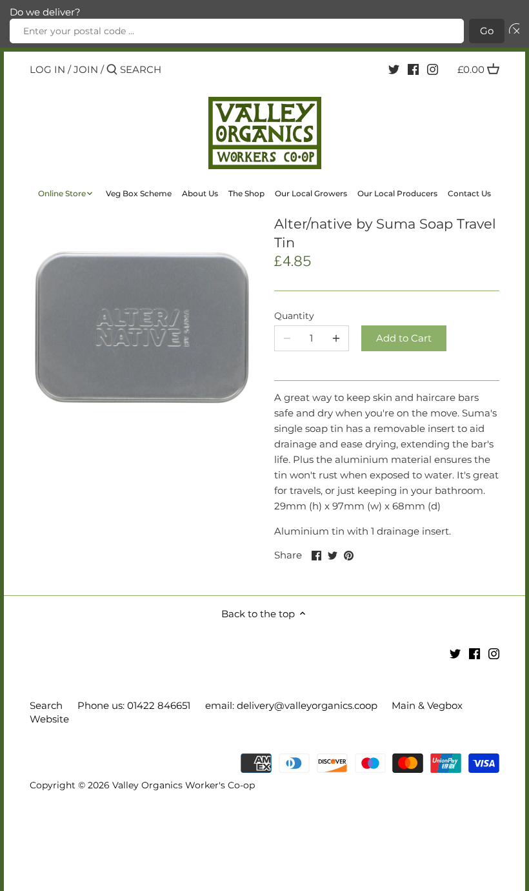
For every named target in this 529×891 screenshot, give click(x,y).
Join (86, 69)
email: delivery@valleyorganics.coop (291, 705)
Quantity (294, 316)
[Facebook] (413, 69)
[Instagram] (432, 69)
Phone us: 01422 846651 (133, 705)
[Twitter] (393, 69)
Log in (47, 69)
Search (46, 705)
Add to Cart (404, 338)
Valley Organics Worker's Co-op (183, 785)
